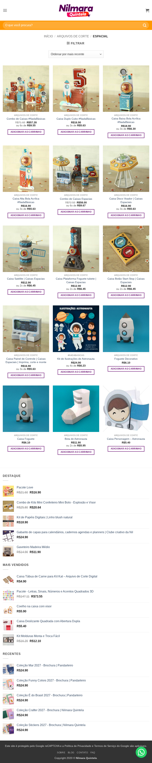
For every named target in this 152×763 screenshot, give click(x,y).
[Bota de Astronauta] (76, 408)
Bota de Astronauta (76, 438)
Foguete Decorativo (126, 358)
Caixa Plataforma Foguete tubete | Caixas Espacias (76, 280)
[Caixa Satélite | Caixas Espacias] (26, 249)
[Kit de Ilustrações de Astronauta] (76, 328)
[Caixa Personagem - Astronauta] (126, 408)
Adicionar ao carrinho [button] (26, 132)
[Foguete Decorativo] (126, 328)
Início (48, 36)
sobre (61, 752)
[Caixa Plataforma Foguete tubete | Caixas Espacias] (76, 249)
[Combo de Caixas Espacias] (76, 168)
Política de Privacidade (78, 745)
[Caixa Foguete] (26, 408)
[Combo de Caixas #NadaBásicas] (26, 88)
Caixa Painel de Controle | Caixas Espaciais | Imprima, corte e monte (26, 360)
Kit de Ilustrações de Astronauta (76, 358)
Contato (82, 752)
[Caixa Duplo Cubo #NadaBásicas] (76, 88)
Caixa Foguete (25, 438)
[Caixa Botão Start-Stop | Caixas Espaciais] (126, 249)
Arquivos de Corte (73, 36)
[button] (5, 10)
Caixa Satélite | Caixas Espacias (26, 278)
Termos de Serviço (105, 745)
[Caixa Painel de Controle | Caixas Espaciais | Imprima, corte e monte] (26, 328)
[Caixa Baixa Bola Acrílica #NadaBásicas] (126, 88)
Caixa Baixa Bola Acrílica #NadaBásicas (126, 120)
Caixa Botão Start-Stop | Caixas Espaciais (126, 280)
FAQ (92, 752)
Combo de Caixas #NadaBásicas (26, 118)
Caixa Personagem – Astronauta (126, 438)
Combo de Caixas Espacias (76, 198)
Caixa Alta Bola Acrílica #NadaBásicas (26, 200)
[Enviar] (144, 25)
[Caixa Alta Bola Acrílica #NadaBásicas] (26, 168)
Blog (71, 752)
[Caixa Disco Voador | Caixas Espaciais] (126, 168)
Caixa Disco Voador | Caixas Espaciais (126, 200)
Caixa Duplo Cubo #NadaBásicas (76, 118)
